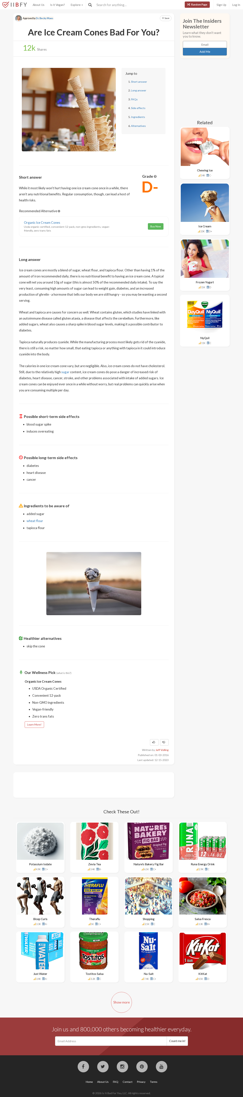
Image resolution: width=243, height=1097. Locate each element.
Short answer (139, 81)
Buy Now (155, 226)
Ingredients (138, 117)
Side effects (138, 108)
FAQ (115, 1081)
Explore (76, 4)
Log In (236, 4)
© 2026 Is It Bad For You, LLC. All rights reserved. (121, 1093)
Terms (153, 1081)
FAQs (134, 99)
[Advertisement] (88, 784)
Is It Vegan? (57, 4)
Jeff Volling (162, 749)
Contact (128, 1081)
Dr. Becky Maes (44, 18)
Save (166, 18)
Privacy (141, 1081)
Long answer (138, 90)
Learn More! (34, 724)
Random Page (199, 4)
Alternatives (138, 125)
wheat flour (35, 521)
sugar (65, 372)
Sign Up (221, 4)
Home (89, 1081)
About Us (38, 4)
